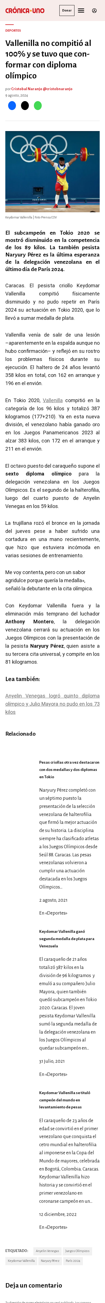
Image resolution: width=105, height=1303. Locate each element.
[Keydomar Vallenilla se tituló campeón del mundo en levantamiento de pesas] (20, 1077)
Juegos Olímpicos (77, 1251)
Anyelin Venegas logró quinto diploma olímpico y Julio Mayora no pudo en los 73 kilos (52, 704)
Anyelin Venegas (47, 1251)
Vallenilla (53, 400)
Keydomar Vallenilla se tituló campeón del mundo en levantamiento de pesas (64, 1100)
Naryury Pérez (50, 1261)
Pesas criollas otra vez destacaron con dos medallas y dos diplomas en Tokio (69, 769)
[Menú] (82, 10)
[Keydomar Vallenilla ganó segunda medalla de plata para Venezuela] (20, 915)
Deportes (13, 30)
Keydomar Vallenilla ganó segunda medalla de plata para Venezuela (66, 938)
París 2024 (73, 1261)
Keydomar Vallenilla (21, 1261)
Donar (67, 10)
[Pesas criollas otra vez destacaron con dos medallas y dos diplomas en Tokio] (51, 741)
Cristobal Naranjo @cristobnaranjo (42, 89)
